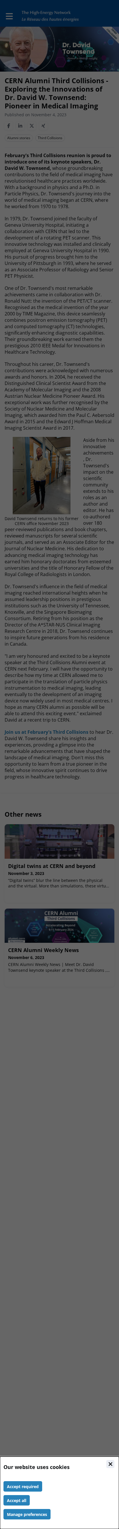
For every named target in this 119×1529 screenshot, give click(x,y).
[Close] (110, 1464)
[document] (59, 1493)
